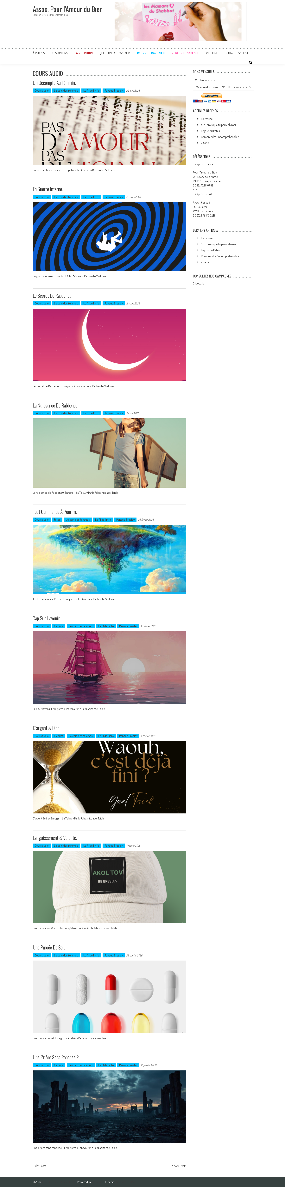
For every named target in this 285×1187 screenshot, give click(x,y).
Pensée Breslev (113, 90)
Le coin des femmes (66, 90)
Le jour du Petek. (210, 131)
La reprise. (207, 119)
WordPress (98, 1182)
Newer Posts (179, 1166)
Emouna (58, 626)
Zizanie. (205, 143)
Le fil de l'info (91, 90)
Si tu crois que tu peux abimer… (219, 125)
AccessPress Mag (126, 1182)
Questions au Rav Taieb (115, 53)
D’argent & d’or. (46, 728)
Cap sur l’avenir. (46, 618)
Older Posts (39, 1166)
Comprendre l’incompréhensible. (220, 137)
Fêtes (57, 519)
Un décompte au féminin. (54, 82)
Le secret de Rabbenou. (52, 295)
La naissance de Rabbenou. (56, 405)
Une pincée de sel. (49, 947)
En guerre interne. (48, 189)
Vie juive (212, 53)
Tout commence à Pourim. (55, 511)
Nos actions (60, 53)
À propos (39, 53)
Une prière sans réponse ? (56, 1057)
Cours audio (42, 90)
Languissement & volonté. (55, 837)
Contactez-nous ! (236, 53)
